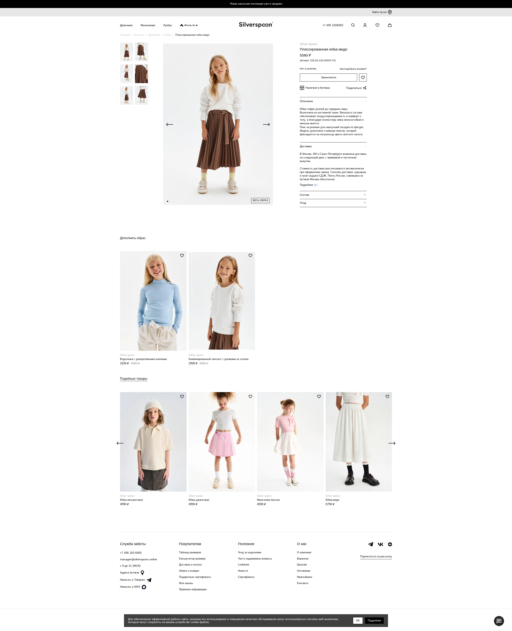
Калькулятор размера (192, 558)
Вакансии (302, 558)
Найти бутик (379, 12)
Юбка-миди (332, 499)
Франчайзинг (304, 576)
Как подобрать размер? (353, 69)
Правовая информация (193, 589)
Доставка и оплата (190, 564)
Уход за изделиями (249, 552)
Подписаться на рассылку (376, 556)
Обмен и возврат (189, 570)
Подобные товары (133, 378)
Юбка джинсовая (199, 499)
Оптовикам (303, 570)
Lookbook (243, 564)
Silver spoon (309, 44)
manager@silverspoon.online (138, 559)
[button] (167, 201)
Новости (243, 570)
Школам (302, 564)
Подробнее (374, 620)
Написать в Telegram (132, 579)
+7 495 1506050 (332, 25)
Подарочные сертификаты (195, 576)
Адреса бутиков (129, 572)
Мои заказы (186, 583)
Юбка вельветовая (131, 499)
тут (315, 184)
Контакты (302, 583)
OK (358, 620)
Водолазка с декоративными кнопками (143, 359)
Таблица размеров (190, 552)
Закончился (328, 77)
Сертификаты (246, 576)
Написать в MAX (130, 586)
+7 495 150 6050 (131, 552)
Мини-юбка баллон (268, 499)
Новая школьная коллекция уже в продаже (256, 3)
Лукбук (167, 25)
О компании (304, 552)
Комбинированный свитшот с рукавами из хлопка (218, 359)
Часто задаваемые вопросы (255, 558)
